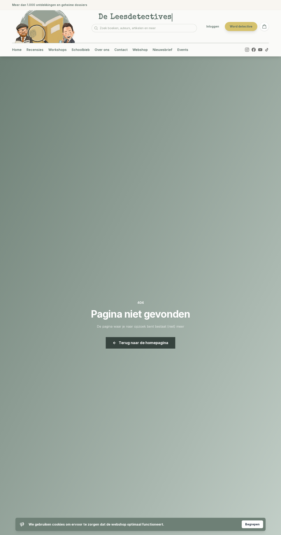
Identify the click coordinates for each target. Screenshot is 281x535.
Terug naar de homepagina (140, 343)
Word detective (241, 26)
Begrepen (252, 524)
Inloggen (212, 26)
